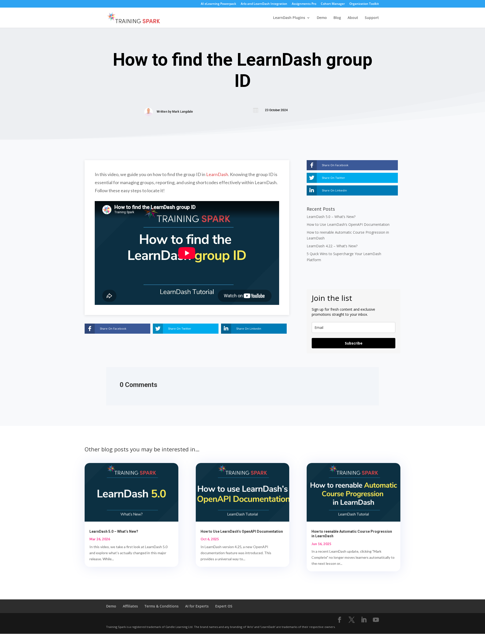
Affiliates (130, 606)
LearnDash (217, 174)
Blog (337, 18)
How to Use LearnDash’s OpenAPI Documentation (348, 224)
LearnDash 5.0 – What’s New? (331, 216)
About (353, 18)
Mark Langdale (182, 111)
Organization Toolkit (364, 4)
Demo (322, 18)
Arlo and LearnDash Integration (264, 4)
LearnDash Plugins (289, 18)
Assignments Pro (304, 4)
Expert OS (223, 606)
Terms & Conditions (161, 606)
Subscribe (353, 343)
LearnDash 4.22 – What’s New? (332, 245)
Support (372, 18)
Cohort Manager (333, 4)
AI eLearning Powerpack (218, 4)
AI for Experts (197, 606)
